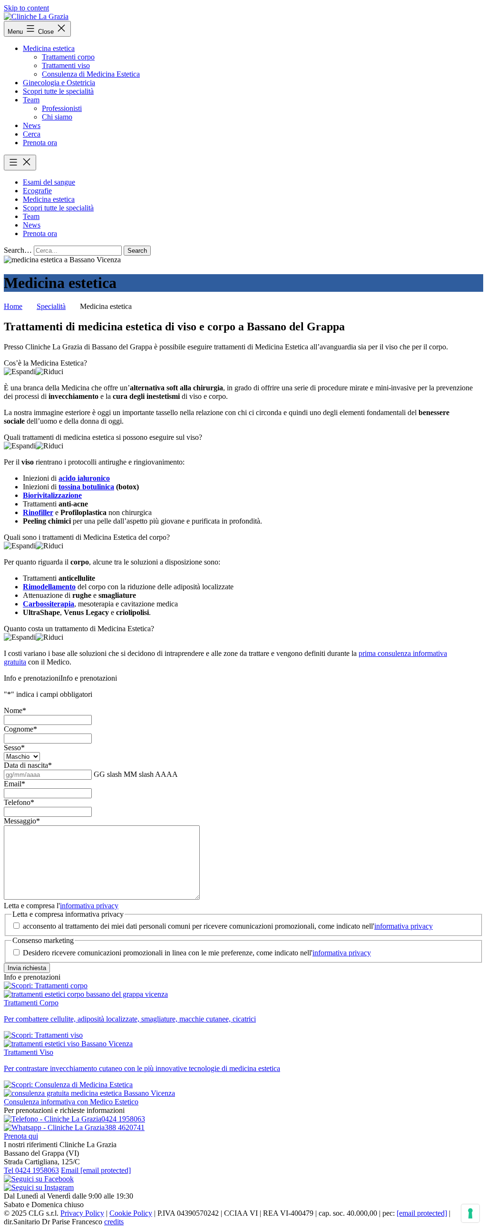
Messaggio (22, 821)
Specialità (51, 306)
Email (14, 784)
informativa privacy (89, 906)
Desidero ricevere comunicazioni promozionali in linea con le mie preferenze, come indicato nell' (197, 953)
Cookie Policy (130, 1213)
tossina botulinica (86, 487)
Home (13, 306)
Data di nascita (28, 765)
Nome (15, 710)
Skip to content (26, 8)
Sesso (14, 748)
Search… (18, 250)
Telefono (19, 802)
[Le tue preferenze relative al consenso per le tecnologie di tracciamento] (470, 1213)
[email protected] (422, 1213)
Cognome (20, 729)
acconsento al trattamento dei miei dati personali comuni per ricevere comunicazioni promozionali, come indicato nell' (228, 926)
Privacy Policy (82, 1213)
